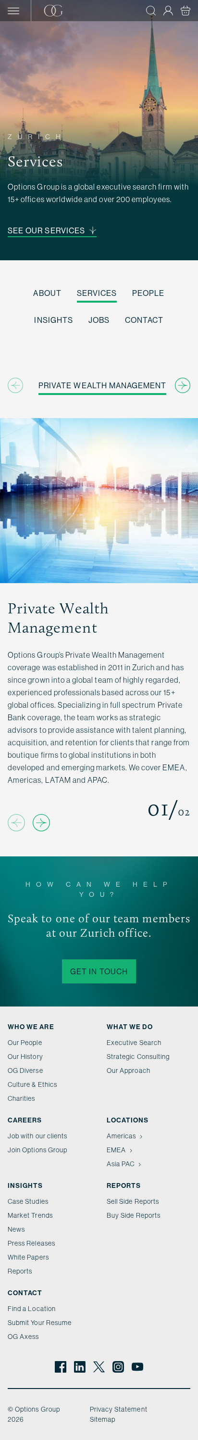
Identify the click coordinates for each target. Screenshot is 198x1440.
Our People (25, 1042)
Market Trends (30, 1215)
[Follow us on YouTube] (137, 1367)
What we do (130, 1026)
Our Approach (128, 1070)
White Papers (28, 1257)
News (16, 1229)
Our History (25, 1056)
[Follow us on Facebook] (60, 1367)
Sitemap (102, 1419)
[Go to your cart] (185, 10)
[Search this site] (151, 10)
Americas (121, 1136)
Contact (144, 320)
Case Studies (28, 1201)
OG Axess (23, 1336)
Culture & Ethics (32, 1084)
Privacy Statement (119, 1409)
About (47, 293)
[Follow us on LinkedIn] (80, 1367)
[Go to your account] (168, 10)
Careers (25, 1120)
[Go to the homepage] (66, 10)
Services (97, 293)
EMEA (116, 1150)
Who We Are (31, 1026)
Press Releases (31, 1243)
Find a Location (32, 1308)
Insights (53, 320)
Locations (128, 1120)
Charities (22, 1098)
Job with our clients (37, 1136)
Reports (20, 1271)
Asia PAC (121, 1164)
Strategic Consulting (138, 1056)
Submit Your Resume (40, 1322)
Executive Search (134, 1042)
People (148, 293)
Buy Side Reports (134, 1215)
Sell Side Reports (133, 1201)
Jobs (99, 320)
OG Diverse (25, 1070)
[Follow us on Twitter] (99, 1367)
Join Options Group (37, 1150)
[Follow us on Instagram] (118, 1367)
